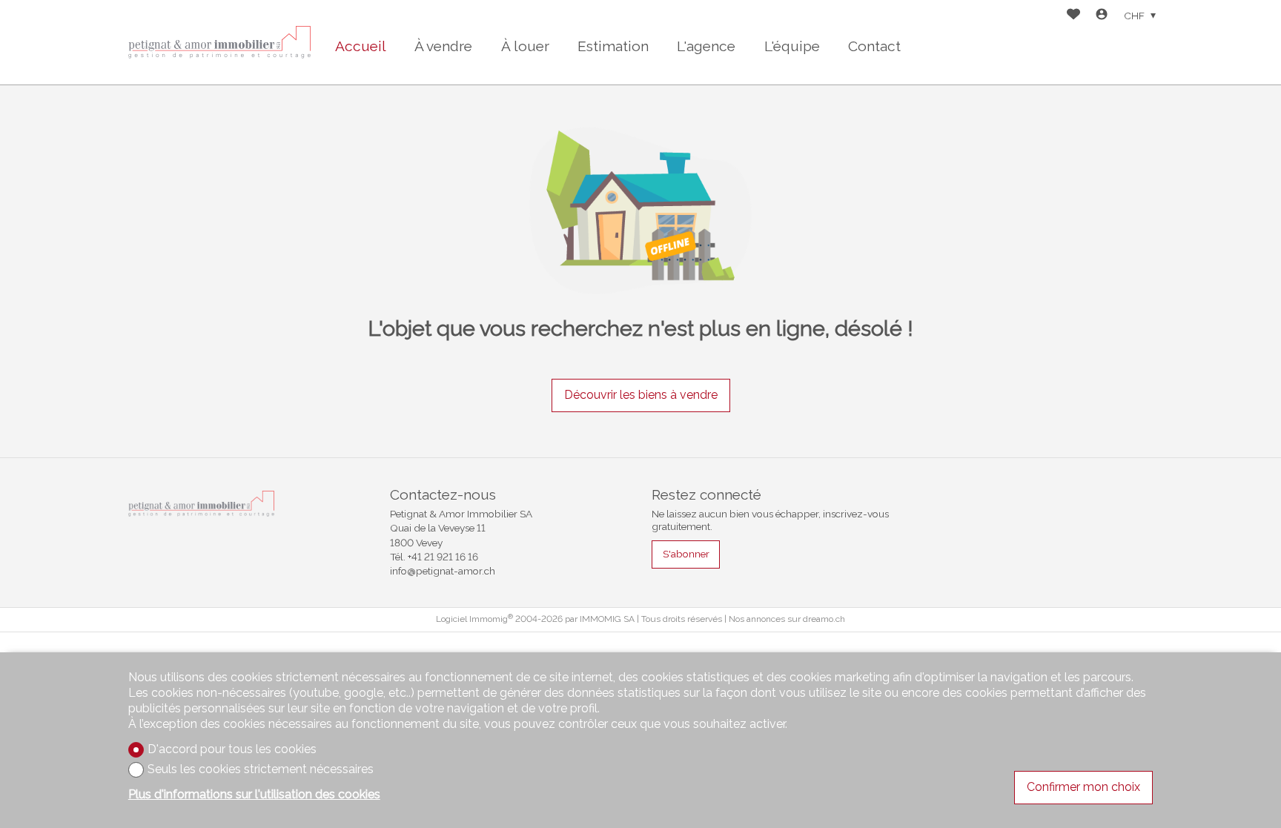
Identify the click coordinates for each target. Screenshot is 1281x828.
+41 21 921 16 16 (443, 557)
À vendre (443, 46)
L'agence (706, 46)
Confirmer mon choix (1083, 787)
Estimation (613, 46)
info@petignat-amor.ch (442, 571)
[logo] (221, 42)
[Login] (1101, 15)
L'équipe (792, 46)
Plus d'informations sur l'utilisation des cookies (254, 794)
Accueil (360, 46)
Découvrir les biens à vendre (641, 395)
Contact (874, 46)
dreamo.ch (824, 619)
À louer (525, 46)
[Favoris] (1073, 15)
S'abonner (686, 554)
